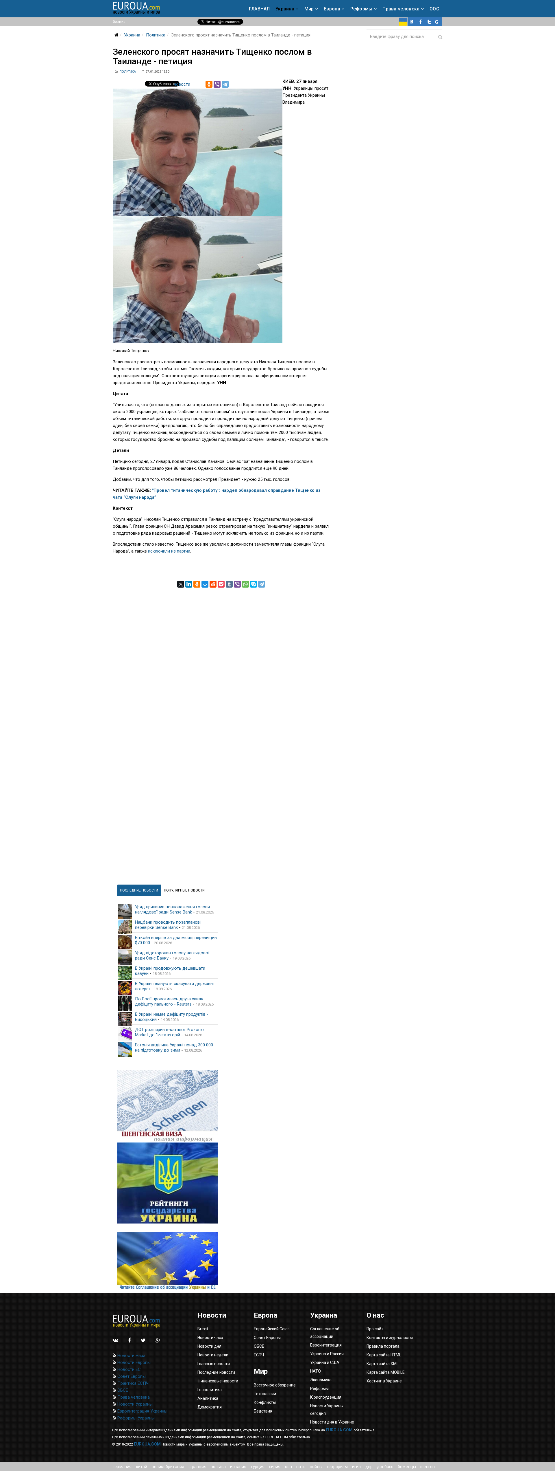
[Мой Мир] (204, 584)
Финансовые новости (217, 1381)
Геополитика (209, 1389)
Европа (332, 9)
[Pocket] (221, 584)
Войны (316, 1466)
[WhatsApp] (245, 584)
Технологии (265, 1393)
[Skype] (253, 584)
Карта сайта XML (383, 1363)
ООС (434, 9)
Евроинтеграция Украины (141, 1411)
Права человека (400, 9)
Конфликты (265, 1402)
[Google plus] (438, 21)
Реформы (361, 9)
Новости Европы (133, 1362)
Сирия (275, 1466)
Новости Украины (134, 1404)
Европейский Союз (272, 1329)
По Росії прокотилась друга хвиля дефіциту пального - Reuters (169, 1001)
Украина (284, 9)
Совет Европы (131, 1376)
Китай (141, 1466)
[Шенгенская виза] (167, 1106)
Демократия (209, 1407)
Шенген (427, 1466)
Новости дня (209, 1346)
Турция (257, 1466)
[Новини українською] (403, 21)
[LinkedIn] (188, 584)
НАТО (301, 1466)
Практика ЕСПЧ (132, 1383)
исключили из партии (169, 551)
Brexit (202, 1329)
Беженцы (407, 1466)
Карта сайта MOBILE (386, 1372)
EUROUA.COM (339, 1430)
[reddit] (213, 584)
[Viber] (217, 84)
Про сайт (375, 1329)
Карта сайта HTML (384, 1355)
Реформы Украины (135, 1418)
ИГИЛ (356, 1466)
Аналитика (207, 1398)
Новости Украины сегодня (326, 1410)
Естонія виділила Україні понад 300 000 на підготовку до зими (174, 1047)
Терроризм (337, 1466)
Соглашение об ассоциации (324, 1333)
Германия (122, 1466)
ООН (288, 1466)
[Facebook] (420, 21)
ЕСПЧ (259, 1355)
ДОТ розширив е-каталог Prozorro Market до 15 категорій (169, 1032)
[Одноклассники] (209, 84)
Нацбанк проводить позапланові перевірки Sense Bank (168, 925)
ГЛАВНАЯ (259, 9)
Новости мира (130, 1355)
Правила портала (383, 1346)
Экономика (321, 1380)
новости (182, 84)
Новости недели (212, 1355)
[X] (180, 584)
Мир (309, 9)
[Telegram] (225, 84)
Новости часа (210, 1337)
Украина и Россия (327, 1353)
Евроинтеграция (326, 1345)
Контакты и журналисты (390, 1337)
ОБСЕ (122, 1390)
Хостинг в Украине (384, 1381)
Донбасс (385, 1466)
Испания (238, 1466)
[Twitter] (429, 21)
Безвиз (119, 21)
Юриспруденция (325, 1397)
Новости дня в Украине (332, 1422)
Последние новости (216, 1372)
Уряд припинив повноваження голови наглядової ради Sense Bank (172, 909)
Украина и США (324, 1362)
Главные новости (213, 1363)
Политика (155, 35)
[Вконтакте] (412, 21)
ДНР (369, 1466)
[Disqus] (221, 660)
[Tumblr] (229, 584)
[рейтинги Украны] (167, 1183)
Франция (197, 1466)
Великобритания (168, 1466)
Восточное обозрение (275, 1385)
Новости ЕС (128, 1369)
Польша (218, 1466)
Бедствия (263, 1411)
